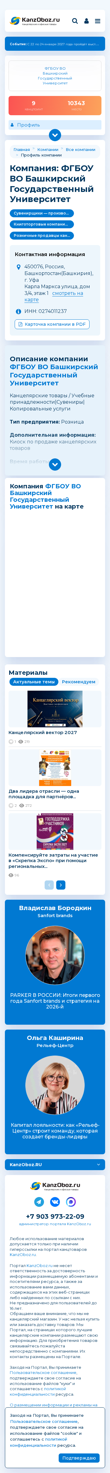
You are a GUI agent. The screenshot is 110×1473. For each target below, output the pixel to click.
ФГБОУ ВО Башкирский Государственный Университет (54, 375)
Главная (21, 149)
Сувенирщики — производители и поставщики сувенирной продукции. (44, 213)
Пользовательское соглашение (43, 1372)
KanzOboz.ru (23, 1254)
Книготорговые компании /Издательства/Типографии (44, 224)
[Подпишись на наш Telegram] (39, 1200)
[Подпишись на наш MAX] (71, 1200)
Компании (47, 149)
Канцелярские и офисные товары (39, 24)
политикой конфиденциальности (38, 1391)
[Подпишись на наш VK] (55, 1200)
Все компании (80, 149)
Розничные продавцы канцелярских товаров (44, 235)
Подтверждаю (79, 1458)
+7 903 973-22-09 (55, 1216)
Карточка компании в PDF (55, 324)
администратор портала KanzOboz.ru (55, 1223)
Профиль (28, 125)
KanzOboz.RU (26, 1164)
